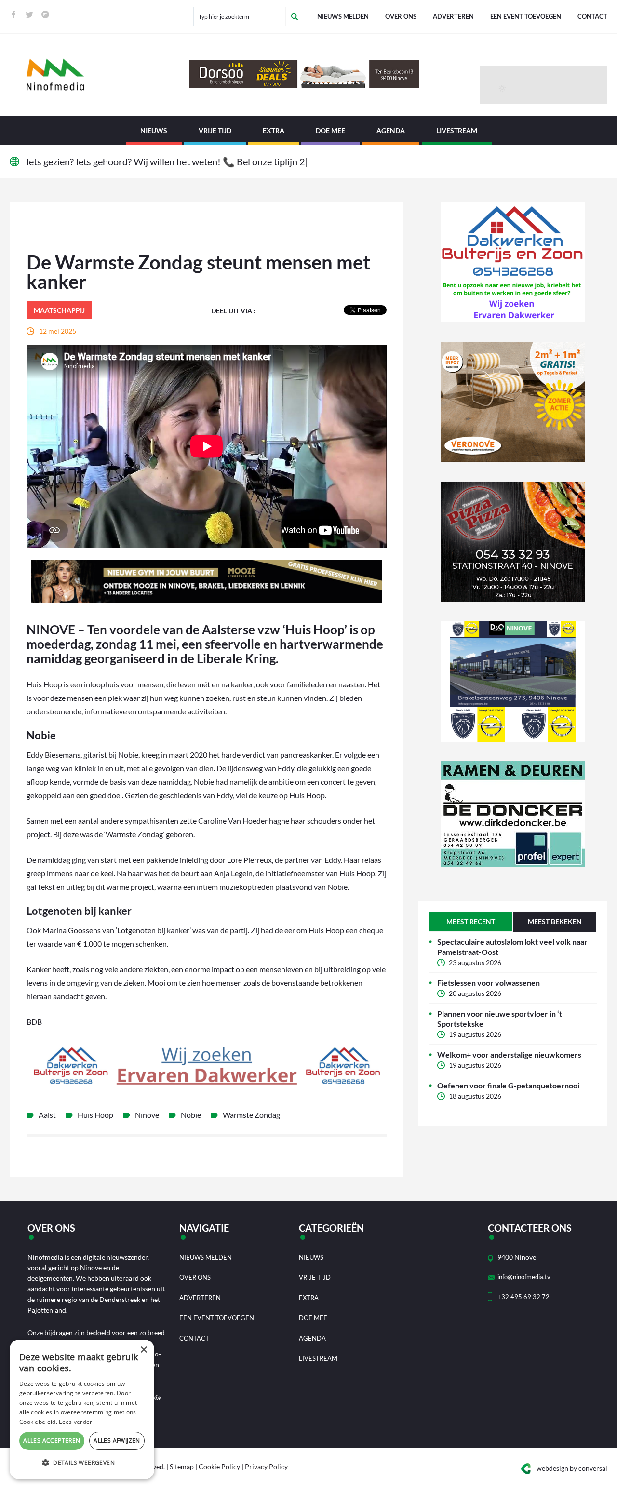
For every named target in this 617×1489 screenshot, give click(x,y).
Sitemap (182, 1466)
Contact (592, 16)
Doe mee (330, 130)
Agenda (390, 130)
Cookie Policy (219, 1466)
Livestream (456, 130)
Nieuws (153, 130)
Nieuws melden (343, 16)
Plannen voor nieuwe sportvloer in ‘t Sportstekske (499, 1018)
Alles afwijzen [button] (117, 1440)
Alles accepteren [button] (51, 1440)
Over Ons (400, 16)
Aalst (47, 1114)
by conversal (572, 1468)
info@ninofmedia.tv (523, 1277)
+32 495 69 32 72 (523, 1297)
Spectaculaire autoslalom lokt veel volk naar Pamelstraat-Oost (512, 946)
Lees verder (75, 1422)
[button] (82, 1463)
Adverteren (453, 16)
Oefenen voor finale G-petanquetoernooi (508, 1085)
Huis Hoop (95, 1114)
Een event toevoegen (525, 16)
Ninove (147, 1114)
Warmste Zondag (251, 1114)
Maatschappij (59, 310)
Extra (273, 130)
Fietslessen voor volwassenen (488, 982)
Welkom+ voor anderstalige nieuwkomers (509, 1054)
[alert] (82, 1409)
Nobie (191, 1114)
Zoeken (294, 16)
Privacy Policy (266, 1466)
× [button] (143, 1350)
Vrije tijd (215, 130)
